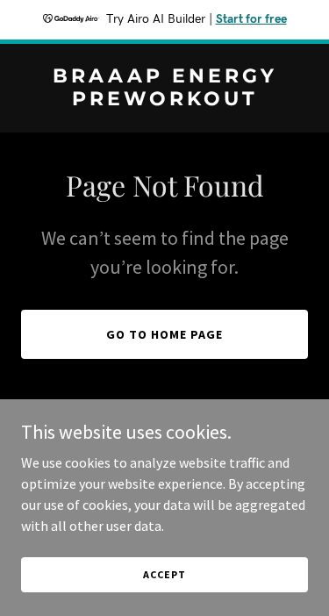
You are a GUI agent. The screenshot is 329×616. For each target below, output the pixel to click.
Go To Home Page (164, 334)
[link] (164, 100)
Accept (164, 574)
